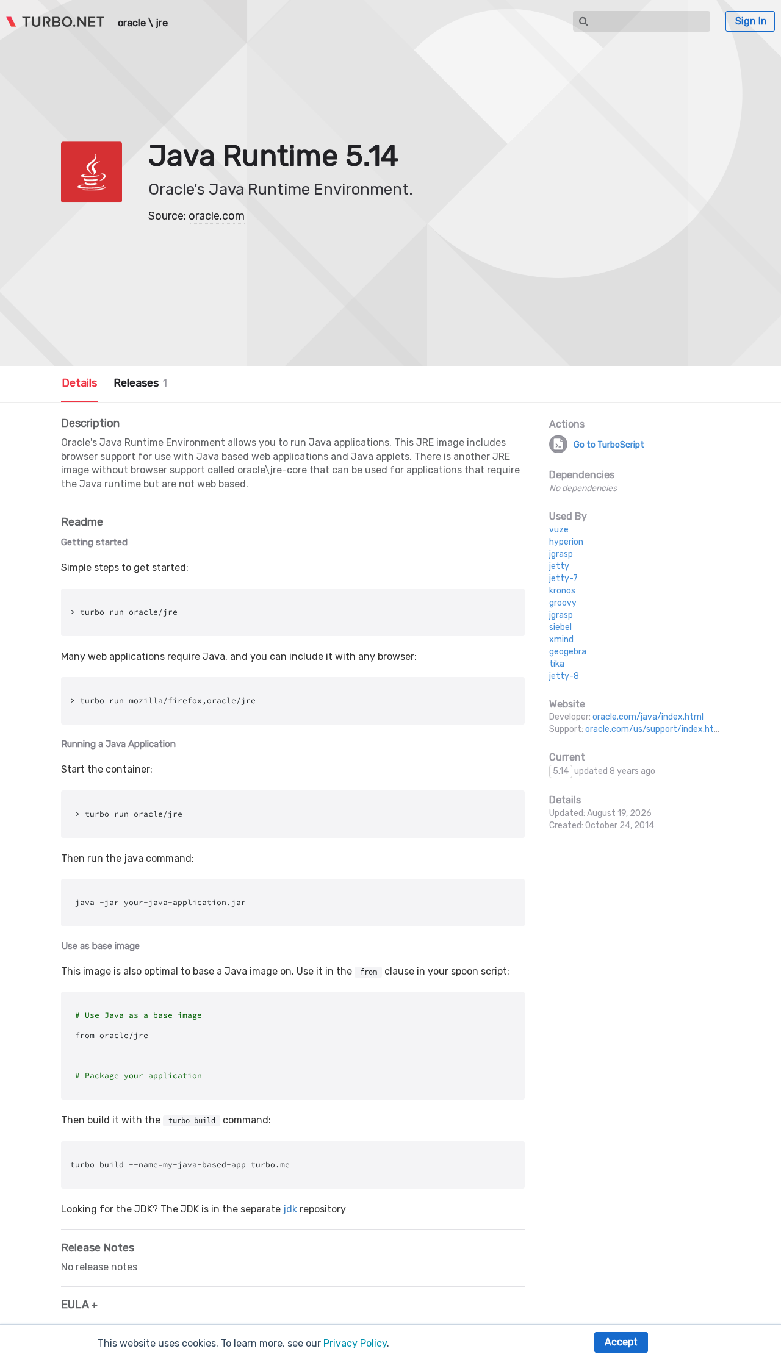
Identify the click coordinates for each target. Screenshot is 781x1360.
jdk (290, 1209)
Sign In (751, 21)
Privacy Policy (355, 1343)
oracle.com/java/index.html (648, 717)
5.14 (561, 771)
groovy (563, 603)
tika (556, 664)
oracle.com (217, 216)
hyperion (566, 542)
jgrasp (561, 554)
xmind (561, 639)
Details (79, 383)
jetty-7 (563, 578)
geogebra (567, 651)
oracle (132, 23)
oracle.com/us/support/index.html (654, 729)
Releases (140, 383)
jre (162, 23)
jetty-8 (564, 676)
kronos (562, 590)
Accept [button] (621, 1342)
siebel (560, 627)
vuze (559, 529)
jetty (559, 566)
